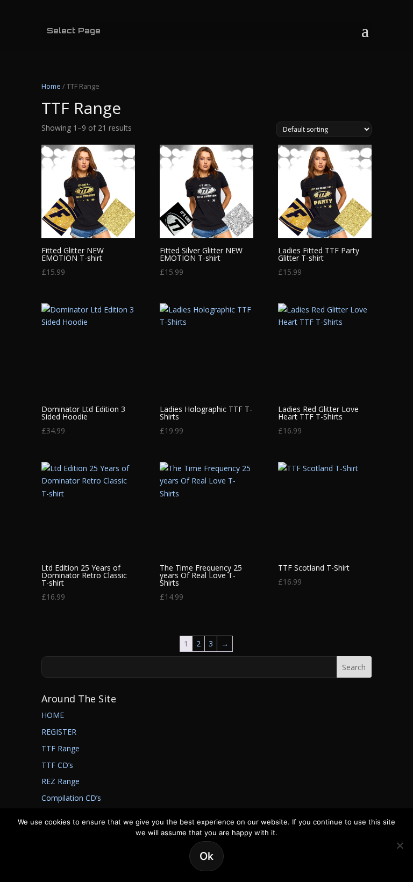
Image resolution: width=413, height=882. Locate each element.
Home (51, 86)
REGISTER (58, 732)
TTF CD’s (57, 765)
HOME (52, 715)
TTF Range (60, 748)
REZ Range (60, 781)
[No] (399, 845)
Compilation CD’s (71, 798)
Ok (206, 856)
